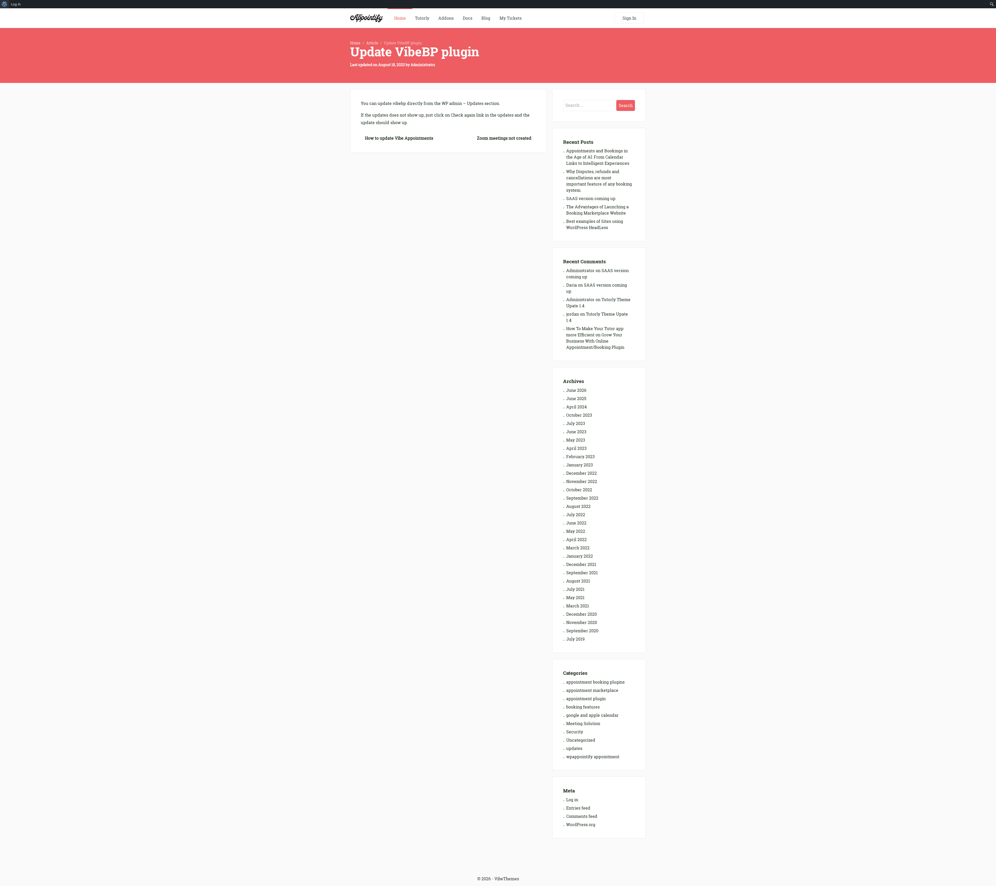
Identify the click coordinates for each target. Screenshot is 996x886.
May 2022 (575, 531)
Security (574, 732)
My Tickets (511, 18)
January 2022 (579, 556)
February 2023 (580, 456)
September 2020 (582, 631)
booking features (583, 707)
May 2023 (575, 440)
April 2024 (576, 407)
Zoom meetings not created (504, 138)
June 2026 (576, 390)
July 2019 (575, 639)
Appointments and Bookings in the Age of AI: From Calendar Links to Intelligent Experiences (597, 157)
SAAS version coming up (590, 198)
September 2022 (582, 498)
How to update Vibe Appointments (399, 138)
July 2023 (575, 423)
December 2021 (581, 564)
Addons (446, 18)
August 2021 (578, 581)
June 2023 (576, 432)
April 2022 (576, 539)
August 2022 (578, 506)
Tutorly (422, 18)
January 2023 (579, 465)
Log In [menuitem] (16, 4)
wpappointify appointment (592, 757)
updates (574, 748)
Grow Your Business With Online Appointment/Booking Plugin (595, 341)
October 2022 (579, 490)
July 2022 (575, 515)
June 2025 (576, 398)
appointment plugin (586, 698)
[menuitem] (4, 4)
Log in (572, 800)
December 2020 (581, 614)
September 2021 (582, 573)
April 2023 (576, 448)
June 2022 (576, 523)
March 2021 (577, 606)
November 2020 (581, 622)
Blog (485, 18)
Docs (467, 18)
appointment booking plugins (595, 682)
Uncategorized (580, 740)
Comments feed (581, 816)
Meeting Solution (583, 723)
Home (400, 18)
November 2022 (581, 481)
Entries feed (578, 808)
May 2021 (575, 597)
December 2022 (581, 473)
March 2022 (578, 548)
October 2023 (579, 415)
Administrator (423, 64)
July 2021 (575, 589)
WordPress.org (580, 824)
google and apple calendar (592, 715)
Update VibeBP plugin (414, 51)
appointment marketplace (592, 690)
